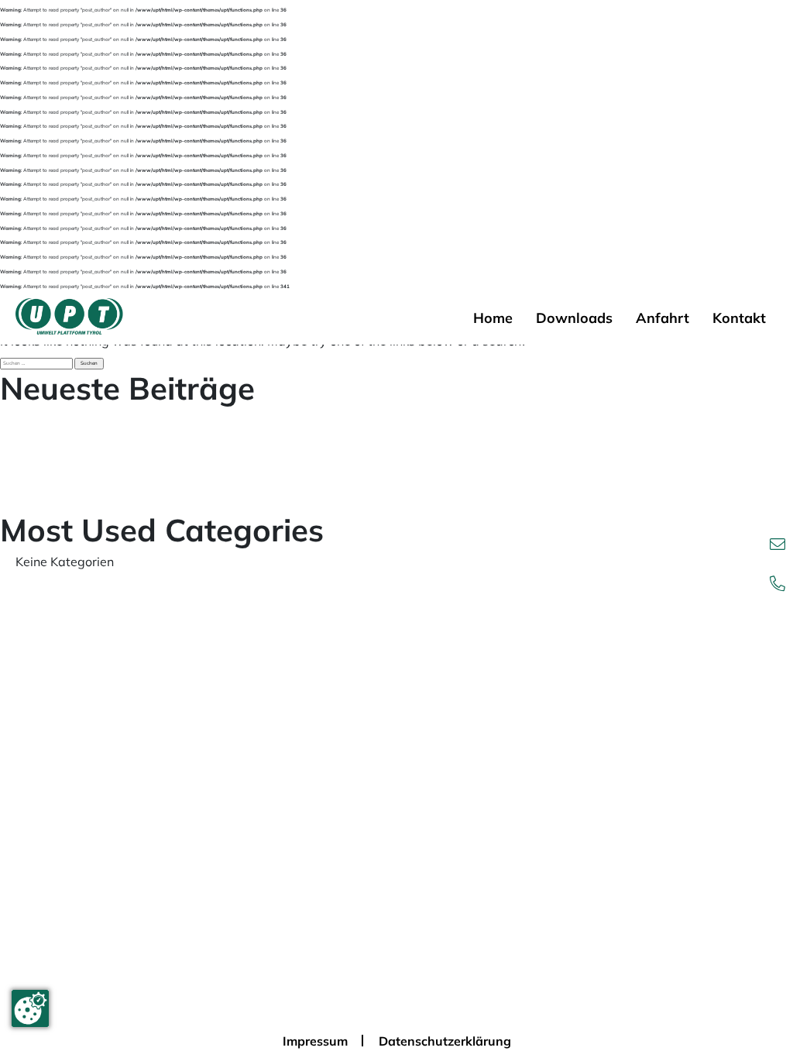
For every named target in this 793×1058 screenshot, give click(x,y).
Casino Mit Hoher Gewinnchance (109, 420)
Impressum (47, 588)
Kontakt (739, 318)
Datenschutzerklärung (79, 606)
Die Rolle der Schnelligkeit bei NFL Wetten (137, 494)
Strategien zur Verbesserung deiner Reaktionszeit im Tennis (187, 438)
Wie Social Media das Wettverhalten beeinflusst (155, 475)
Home (493, 318)
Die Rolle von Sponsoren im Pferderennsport (142, 457)
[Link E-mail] (777, 545)
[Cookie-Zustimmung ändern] (30, 1008)
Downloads (574, 318)
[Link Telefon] (777, 584)
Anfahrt (662, 318)
